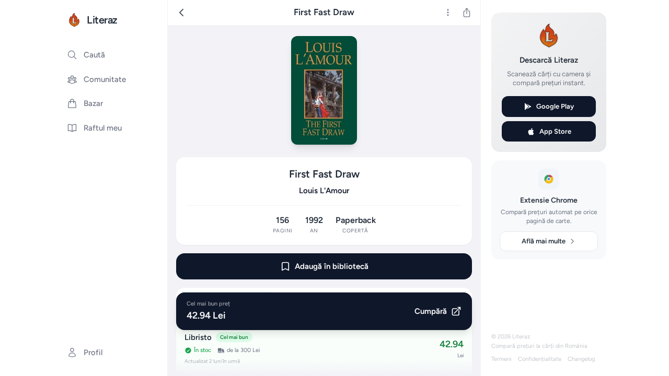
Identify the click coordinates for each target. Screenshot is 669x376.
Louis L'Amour (324, 190)
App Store (555, 131)
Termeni (501, 359)
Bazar (93, 103)
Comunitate (105, 79)
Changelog (581, 359)
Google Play (555, 106)
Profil (93, 352)
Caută (94, 55)
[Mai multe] (448, 12)
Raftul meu (103, 128)
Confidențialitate (539, 359)
